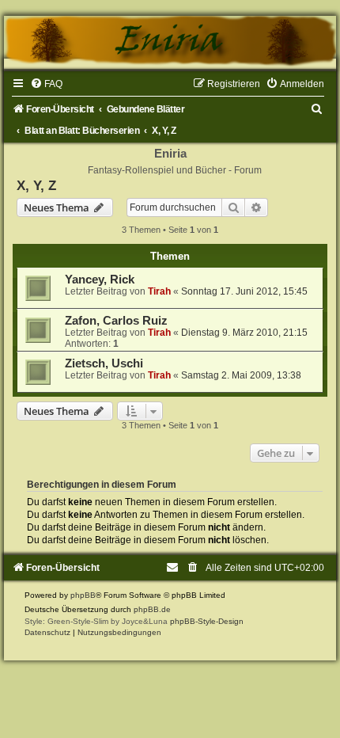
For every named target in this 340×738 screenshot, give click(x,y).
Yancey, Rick (99, 279)
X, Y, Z (36, 185)
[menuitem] (46, 83)
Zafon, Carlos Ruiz (116, 320)
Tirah (159, 291)
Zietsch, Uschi (104, 363)
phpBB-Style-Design (207, 621)
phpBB (83, 595)
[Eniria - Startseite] (170, 42)
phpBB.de (152, 609)
